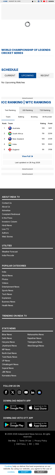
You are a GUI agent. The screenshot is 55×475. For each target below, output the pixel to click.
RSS (37, 444)
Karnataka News (9, 375)
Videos (5, 283)
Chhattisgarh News (10, 364)
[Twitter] (41, 1)
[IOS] (33, 1)
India (15, 144)
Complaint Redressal (11, 214)
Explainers (6, 298)
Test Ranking (10, 110)
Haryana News (8, 342)
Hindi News (7, 225)
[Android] (35, 1)
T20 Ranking (45, 110)
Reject (40, 472)
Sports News (7, 290)
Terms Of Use (25, 441)
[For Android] (14, 425)
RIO (30, 444)
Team (8, 117)
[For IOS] (38, 425)
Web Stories (7, 236)
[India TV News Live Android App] (14, 407)
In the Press (7, 218)
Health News (7, 305)
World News (7, 275)
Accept (25, 472)
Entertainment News (10, 287)
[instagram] (47, 1)
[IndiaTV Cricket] (44, 1)
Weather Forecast (10, 252)
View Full (26, 156)
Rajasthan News (34, 338)
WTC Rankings (38, 102)
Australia (16, 128)
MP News (6, 349)
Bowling (34, 117)
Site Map (12, 441)
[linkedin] (32, 392)
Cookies (8, 466)
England (16, 149)
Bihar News (7, 334)
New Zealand (18, 139)
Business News (8, 302)
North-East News (9, 353)
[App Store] (38, 407)
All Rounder (47, 117)
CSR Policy (21, 444)
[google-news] (39, 392)
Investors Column (9, 221)
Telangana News (35, 342)
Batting (21, 117)
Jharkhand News (9, 346)
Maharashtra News (36, 334)
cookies (11, 472)
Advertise (6, 210)
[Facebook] (39, 1)
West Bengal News (36, 346)
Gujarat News (8, 368)
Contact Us (7, 203)
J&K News (6, 372)
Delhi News (7, 338)
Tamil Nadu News (9, 357)
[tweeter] (12, 392)
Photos (5, 279)
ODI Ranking (28, 110)
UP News (6, 360)
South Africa (18, 133)
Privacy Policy (41, 441)
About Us (6, 207)
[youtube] (26, 392)
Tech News (7, 294)
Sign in (51, 1)
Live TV (5, 229)
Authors (5, 233)
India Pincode (8, 255)
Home (4, 1)
